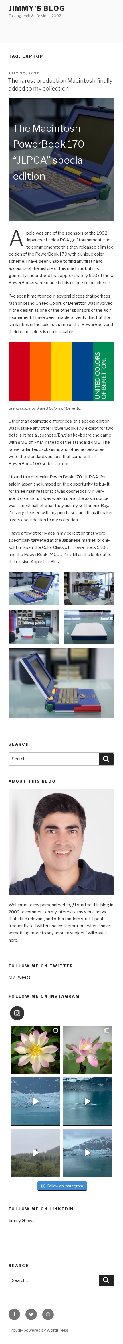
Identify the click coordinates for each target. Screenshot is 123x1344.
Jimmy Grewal (22, 1220)
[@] (25, 1013)
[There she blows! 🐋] (87, 1101)
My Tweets (20, 977)
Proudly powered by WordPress (38, 1330)
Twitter (42, 925)
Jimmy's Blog (37, 8)
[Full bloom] (35, 1050)
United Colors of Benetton (61, 303)
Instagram (67, 925)
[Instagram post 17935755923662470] (87, 1153)
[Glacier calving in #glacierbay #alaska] (35, 1101)
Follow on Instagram (65, 1186)
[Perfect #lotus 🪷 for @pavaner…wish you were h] (87, 1050)
